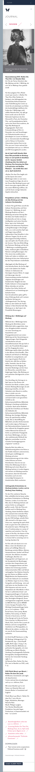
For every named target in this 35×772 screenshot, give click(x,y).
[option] (18, 51)
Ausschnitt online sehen (15, 733)
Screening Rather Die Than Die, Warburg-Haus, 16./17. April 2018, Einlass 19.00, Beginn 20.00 (18, 729)
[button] (1, 386)
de (31, 9)
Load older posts (13, 764)
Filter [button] (9, 3)
